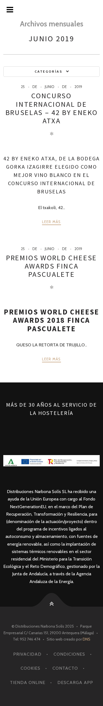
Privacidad (27, 654)
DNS (86, 639)
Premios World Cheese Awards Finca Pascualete (51, 266)
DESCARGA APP (75, 682)
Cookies (30, 668)
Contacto (65, 668)
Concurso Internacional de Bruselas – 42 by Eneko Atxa (51, 108)
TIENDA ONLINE (27, 682)
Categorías (48, 71)
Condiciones (69, 654)
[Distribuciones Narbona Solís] (51, 10)
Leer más (51, 222)
